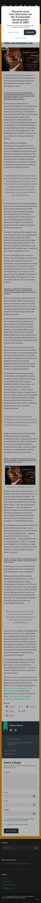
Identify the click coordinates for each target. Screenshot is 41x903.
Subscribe (30, 32)
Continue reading (20, 38)
